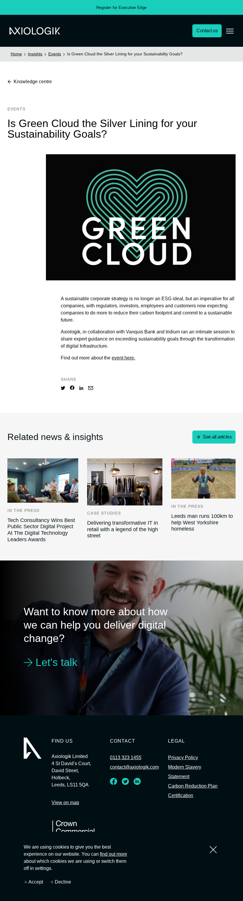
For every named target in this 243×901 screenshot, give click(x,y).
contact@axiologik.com (135, 767)
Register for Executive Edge (122, 7)
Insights (35, 54)
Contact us (206, 30)
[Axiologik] (32, 748)
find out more (115, 854)
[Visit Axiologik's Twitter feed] (125, 783)
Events (55, 54)
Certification (182, 805)
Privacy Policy (183, 758)
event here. (126, 358)
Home (17, 54)
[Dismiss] (213, 850)
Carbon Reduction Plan (189, 791)
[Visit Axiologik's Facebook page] (113, 783)
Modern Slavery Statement (185, 772)
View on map (66, 803)
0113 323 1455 (125, 758)
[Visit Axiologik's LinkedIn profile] (136, 783)
